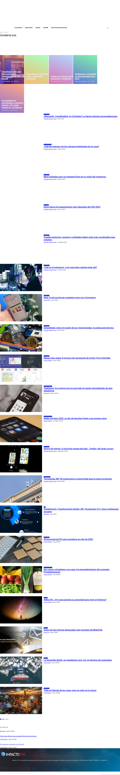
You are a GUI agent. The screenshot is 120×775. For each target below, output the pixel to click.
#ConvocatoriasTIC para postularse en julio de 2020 (68, 539)
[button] (107, 28)
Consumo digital (48, 386)
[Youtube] (98, 13)
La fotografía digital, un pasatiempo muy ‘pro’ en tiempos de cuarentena (78, 660)
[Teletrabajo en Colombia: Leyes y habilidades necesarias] (36, 69)
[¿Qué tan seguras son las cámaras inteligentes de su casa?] (21, 156)
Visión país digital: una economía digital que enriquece (18, 736)
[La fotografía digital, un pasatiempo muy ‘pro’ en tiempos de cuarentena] (21, 670)
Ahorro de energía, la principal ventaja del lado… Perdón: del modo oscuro (78, 448)
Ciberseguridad (48, 144)
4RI (45, 507)
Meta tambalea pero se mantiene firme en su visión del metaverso (75, 177)
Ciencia (46, 597)
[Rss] (104, 13)
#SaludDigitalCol (7, 47)
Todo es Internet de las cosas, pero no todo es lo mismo (70, 690)
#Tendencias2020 (7, 50)
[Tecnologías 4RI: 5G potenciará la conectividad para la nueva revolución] (21, 489)
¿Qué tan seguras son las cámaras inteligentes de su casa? (71, 146)
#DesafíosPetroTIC (7, 43)
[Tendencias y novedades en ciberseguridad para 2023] (85, 69)
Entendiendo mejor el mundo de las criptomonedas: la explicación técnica (79, 328)
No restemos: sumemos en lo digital (12, 744)
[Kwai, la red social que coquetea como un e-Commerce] (21, 307)
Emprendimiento (48, 567)
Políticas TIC (47, 477)
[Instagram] (91, 13)
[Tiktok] (100, 13)
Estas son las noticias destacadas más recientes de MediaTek (73, 630)
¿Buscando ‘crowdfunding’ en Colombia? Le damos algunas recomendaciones (80, 116)
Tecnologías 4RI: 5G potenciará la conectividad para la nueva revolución (78, 479)
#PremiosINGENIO (7, 46)
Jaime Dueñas (47, 662)
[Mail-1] (102, 13)
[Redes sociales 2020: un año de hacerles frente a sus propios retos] (21, 428)
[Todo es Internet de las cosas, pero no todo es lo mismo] (21, 700)
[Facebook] (89, 13)
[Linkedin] (95, 13)
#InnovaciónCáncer (7, 44)
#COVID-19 (6, 41)
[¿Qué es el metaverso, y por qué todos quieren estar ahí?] (21, 277)
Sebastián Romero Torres (50, 118)
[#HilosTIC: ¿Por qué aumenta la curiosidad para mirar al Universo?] (21, 609)
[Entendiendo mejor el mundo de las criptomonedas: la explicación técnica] (21, 338)
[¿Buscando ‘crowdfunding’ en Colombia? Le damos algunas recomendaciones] (21, 126)
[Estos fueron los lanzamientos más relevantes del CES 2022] (21, 217)
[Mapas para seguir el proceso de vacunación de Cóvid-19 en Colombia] (21, 368)
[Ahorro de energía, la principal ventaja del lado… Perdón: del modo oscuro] (21, 458)
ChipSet (46, 628)
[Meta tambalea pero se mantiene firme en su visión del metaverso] (21, 186)
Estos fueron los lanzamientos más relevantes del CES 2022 (72, 207)
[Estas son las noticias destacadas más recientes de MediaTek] (21, 640)
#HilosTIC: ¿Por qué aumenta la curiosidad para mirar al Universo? (75, 600)
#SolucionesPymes (7, 49)
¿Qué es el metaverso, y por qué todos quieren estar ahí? (70, 267)
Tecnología (46, 174)
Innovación (46, 114)
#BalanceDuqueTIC (7, 40)
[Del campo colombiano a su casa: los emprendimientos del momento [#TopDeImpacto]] (21, 579)
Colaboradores (47, 693)
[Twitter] (93, 13)
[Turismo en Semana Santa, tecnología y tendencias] (61, 69)
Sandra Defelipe (48, 360)
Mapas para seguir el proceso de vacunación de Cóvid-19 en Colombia (77, 358)
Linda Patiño (47, 300)
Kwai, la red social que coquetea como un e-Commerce (70, 297)
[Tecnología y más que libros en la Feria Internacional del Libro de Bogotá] (12, 69)
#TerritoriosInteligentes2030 (9, 52)
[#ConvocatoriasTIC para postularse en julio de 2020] (21, 549)
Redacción (46, 393)
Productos (46, 205)
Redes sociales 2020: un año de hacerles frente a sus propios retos (75, 418)
